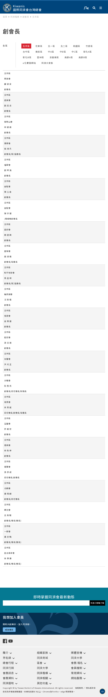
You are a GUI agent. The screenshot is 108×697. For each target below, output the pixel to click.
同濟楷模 (14, 16)
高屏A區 (69, 57)
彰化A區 (87, 51)
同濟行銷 (8, 668)
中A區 (51, 51)
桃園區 (76, 46)
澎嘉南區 (54, 57)
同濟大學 (76, 658)
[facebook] (5, 640)
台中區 (26, 51)
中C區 (75, 51)
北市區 (26, 46)
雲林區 (40, 57)
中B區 (63, 51)
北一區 (51, 46)
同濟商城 (42, 658)
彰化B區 (27, 57)
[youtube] (11, 640)
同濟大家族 (47, 62)
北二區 (64, 46)
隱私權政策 (91, 688)
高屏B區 (83, 57)
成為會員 (9, 629)
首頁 (5, 16)
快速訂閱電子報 (97, 603)
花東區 (38, 46)
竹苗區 (89, 46)
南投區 (38, 51)
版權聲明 (79, 688)
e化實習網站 (29, 62)
